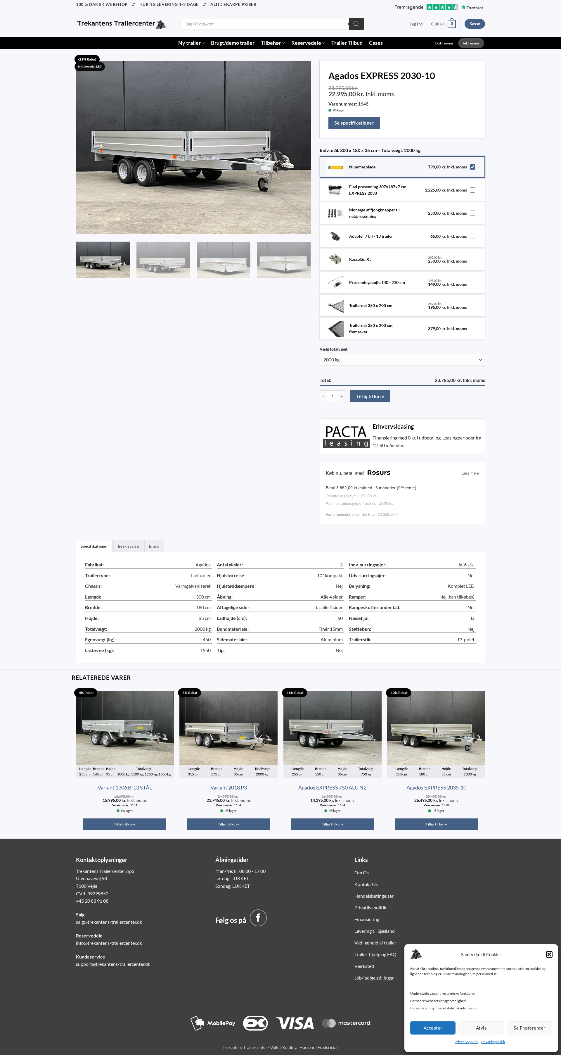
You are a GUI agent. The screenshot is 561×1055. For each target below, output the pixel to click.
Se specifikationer (354, 122)
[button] (549, 954)
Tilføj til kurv (370, 396)
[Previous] (88, 146)
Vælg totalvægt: (334, 349)
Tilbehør (271, 43)
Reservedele (306, 43)
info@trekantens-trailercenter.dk (109, 943)
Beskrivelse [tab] (128, 546)
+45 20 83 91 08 (92, 901)
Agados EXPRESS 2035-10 (436, 787)
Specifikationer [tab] (94, 546)
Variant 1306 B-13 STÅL (125, 787)
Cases (376, 43)
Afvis (481, 1027)
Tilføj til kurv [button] (124, 824)
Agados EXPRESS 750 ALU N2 (332, 787)
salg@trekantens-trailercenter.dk (109, 922)
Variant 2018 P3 (228, 787)
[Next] (299, 146)
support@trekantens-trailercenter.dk (113, 964)
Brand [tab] (154, 546)
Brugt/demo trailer (232, 43)
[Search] (356, 24)
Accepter (433, 1027)
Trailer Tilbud (347, 43)
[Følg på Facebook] (258, 917)
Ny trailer (189, 43)
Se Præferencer (529, 1027)
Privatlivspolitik (466, 1042)
